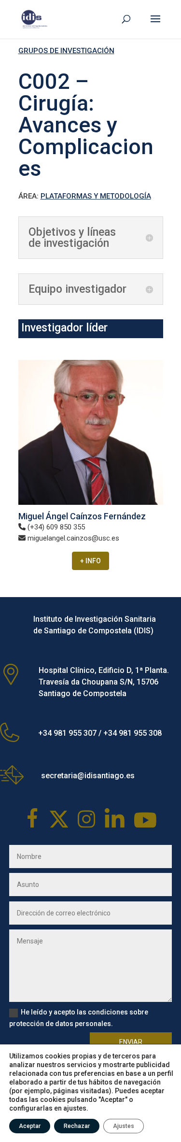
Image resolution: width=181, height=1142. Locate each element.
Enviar (130, 1042)
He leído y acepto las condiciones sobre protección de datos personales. (78, 1018)
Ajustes (123, 1126)
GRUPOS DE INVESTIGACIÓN (66, 50)
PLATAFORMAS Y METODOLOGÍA (96, 196)
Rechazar (77, 1126)
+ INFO (90, 561)
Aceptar (30, 1126)
